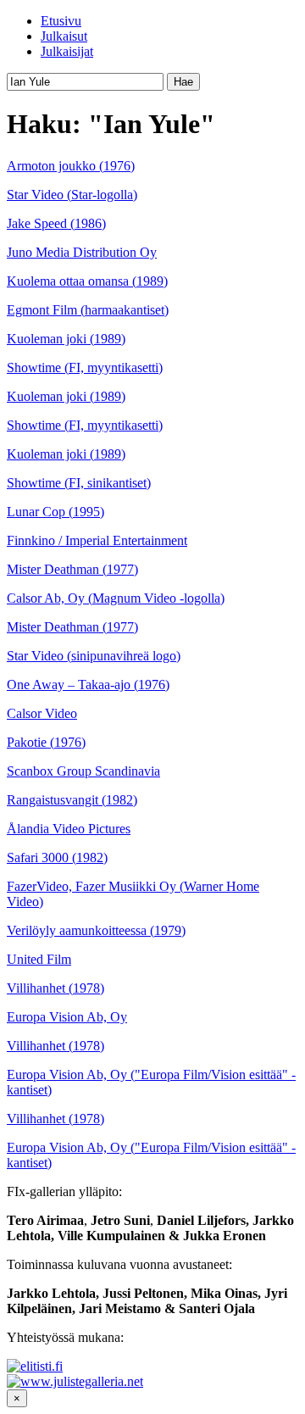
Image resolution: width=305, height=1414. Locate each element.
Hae (183, 81)
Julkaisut (64, 36)
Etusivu (61, 21)
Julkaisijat (67, 51)
